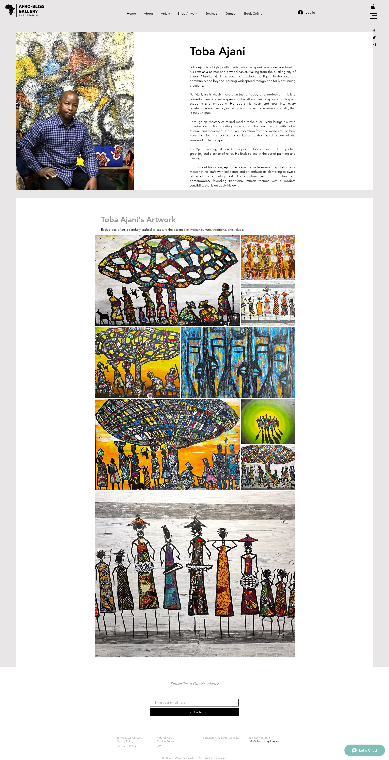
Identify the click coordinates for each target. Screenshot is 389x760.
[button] (373, 16)
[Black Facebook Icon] (374, 30)
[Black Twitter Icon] (374, 37)
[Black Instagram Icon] (374, 45)
